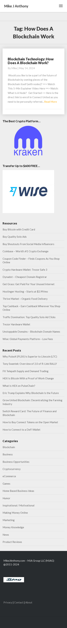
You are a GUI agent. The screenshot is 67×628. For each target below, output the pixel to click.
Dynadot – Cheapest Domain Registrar (25, 276)
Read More (50, 101)
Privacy (7, 602)
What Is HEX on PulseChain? (19, 385)
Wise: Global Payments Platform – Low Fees (28, 338)
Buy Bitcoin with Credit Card (19, 229)
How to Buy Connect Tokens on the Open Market (30, 422)
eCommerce (9, 476)
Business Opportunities (16, 461)
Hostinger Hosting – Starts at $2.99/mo (25, 291)
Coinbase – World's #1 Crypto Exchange (25, 251)
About (28, 602)
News (6, 534)
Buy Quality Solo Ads (15, 236)
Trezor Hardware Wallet (16, 324)
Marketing (9, 520)
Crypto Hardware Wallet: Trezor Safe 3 (25, 269)
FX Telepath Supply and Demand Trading (25, 371)
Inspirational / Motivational (18, 505)
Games (6, 483)
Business (8, 454)
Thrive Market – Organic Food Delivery (25, 298)
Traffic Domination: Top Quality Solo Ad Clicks (29, 317)
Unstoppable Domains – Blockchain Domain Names (31, 331)
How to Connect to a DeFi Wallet (21, 429)
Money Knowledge (13, 527)
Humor (6, 498)
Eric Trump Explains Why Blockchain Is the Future (31, 392)
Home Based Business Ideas (18, 490)
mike (14, 68)
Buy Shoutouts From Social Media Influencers (28, 244)
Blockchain (9, 447)
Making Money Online (15, 512)
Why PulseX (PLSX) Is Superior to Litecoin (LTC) (30, 356)
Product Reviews (12, 541)
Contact (18, 602)
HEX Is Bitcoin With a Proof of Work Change (28, 378)
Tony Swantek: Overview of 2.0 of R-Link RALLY (30, 363)
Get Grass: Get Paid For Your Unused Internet (28, 284)
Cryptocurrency (12, 468)
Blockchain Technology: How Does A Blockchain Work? (31, 61)
